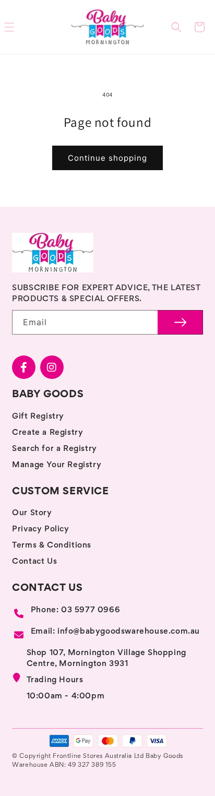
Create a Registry (47, 432)
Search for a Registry (54, 449)
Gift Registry (38, 416)
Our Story (32, 513)
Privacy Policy (40, 529)
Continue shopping (107, 158)
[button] (176, 27)
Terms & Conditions (51, 545)
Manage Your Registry (56, 465)
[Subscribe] (180, 322)
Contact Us (34, 561)
